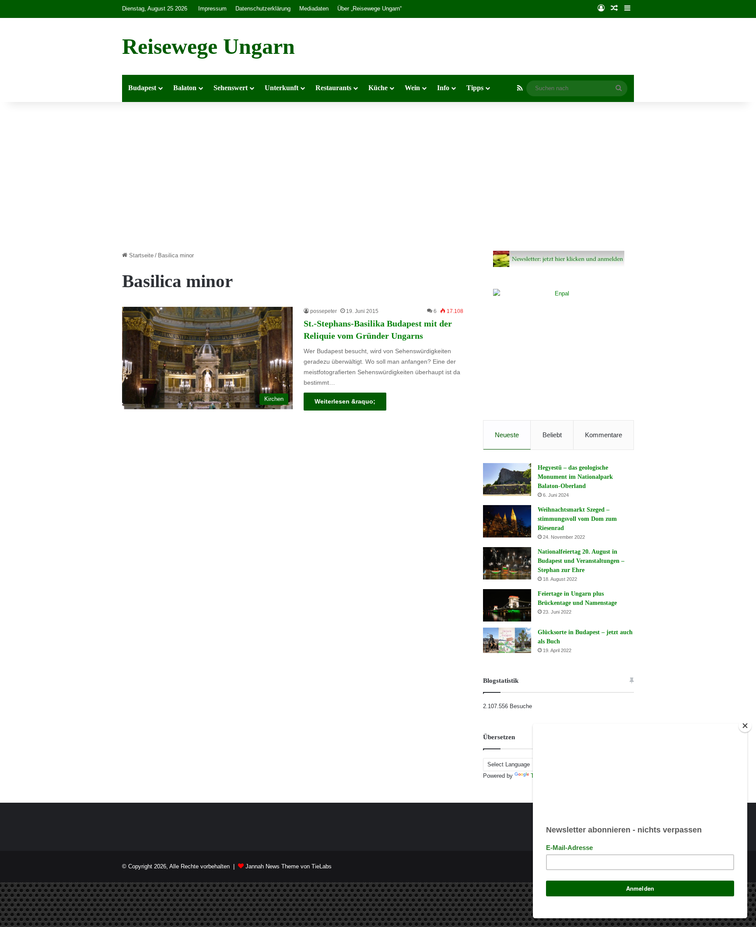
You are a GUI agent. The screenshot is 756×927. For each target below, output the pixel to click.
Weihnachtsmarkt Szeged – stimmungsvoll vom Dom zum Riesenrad (577, 518)
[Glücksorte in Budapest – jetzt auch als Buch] (507, 640)
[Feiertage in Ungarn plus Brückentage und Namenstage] (507, 605)
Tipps (474, 87)
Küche (378, 87)
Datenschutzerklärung (262, 8)
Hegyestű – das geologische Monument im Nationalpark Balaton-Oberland (575, 476)
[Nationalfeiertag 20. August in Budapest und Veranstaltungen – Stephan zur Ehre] (507, 563)
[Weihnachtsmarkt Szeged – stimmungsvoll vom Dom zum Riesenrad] (507, 521)
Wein (412, 87)
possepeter (323, 311)
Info (443, 87)
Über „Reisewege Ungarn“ (369, 8)
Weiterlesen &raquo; (345, 401)
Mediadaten (314, 8)
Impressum (212, 8)
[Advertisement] (378, 176)
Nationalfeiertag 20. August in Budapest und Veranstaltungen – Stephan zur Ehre (581, 560)
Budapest (142, 87)
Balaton (184, 87)
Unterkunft (281, 87)
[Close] (745, 725)
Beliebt (552, 435)
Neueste (507, 435)
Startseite (140, 255)
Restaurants (333, 87)
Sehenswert (231, 87)
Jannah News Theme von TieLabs (288, 866)
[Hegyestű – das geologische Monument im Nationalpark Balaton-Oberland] (507, 479)
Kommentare (603, 435)
